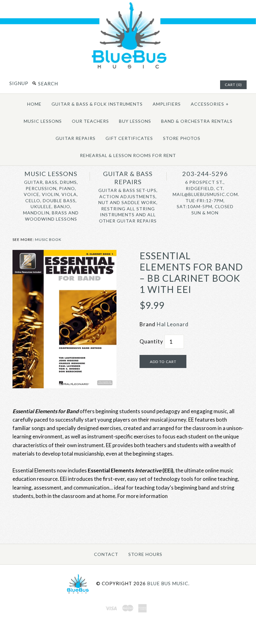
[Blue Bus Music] (128, 68)
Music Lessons (43, 121)
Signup (18, 83)
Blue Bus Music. (168, 583)
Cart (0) (233, 84)
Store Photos (181, 138)
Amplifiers (167, 104)
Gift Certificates (129, 138)
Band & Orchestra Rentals (197, 121)
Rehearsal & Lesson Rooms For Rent (128, 155)
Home (34, 104)
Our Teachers (90, 121)
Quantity (151, 341)
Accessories (210, 104)
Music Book (48, 239)
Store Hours (145, 554)
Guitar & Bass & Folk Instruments (97, 104)
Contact (106, 554)
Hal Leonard (173, 324)
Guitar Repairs (76, 138)
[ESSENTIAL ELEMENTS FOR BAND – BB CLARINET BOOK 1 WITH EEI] (64, 254)
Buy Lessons (135, 121)
